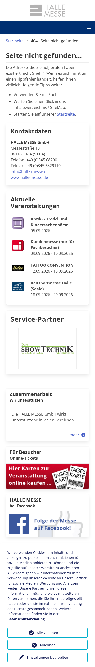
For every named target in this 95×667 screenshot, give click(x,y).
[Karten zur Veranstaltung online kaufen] (47, 475)
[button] (88, 27)
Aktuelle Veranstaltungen (35, 202)
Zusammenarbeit (31, 394)
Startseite (15, 41)
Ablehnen (48, 645)
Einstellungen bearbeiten (47, 657)
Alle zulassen (47, 632)
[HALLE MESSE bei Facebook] (47, 523)
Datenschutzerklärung (26, 619)
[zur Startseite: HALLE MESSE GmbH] (47, 10)
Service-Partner (37, 319)
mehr (74, 435)
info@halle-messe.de (30, 171)
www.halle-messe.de (29, 177)
